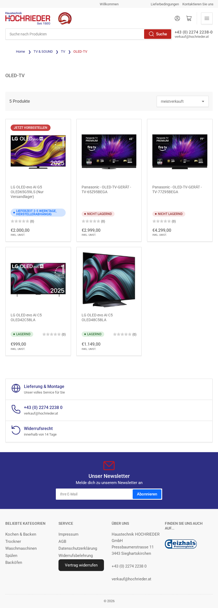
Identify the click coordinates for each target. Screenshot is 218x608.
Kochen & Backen (20, 534)
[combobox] (88, 34)
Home (20, 51)
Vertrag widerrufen (81, 565)
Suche (161, 34)
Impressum (68, 534)
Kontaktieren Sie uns (197, 4)
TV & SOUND (43, 51)
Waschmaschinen (21, 548)
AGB (62, 541)
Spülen (11, 555)
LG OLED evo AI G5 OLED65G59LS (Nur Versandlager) (27, 192)
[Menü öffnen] (207, 18)
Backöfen (13, 562)
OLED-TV (80, 51)
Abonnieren (147, 494)
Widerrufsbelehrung (75, 555)
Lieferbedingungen (165, 4)
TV (63, 51)
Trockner (13, 541)
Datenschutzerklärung (77, 548)
